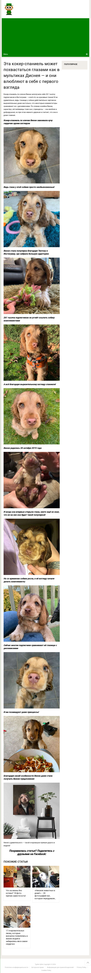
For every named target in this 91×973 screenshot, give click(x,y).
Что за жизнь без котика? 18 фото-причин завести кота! (16, 893)
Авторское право (37, 967)
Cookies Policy (46, 970)
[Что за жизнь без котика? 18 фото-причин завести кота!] (17, 876)
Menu (5, 54)
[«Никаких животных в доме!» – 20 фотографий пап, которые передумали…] (45, 876)
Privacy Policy (81, 967)
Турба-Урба (39, 964)
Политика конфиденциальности (16, 967)
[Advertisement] (45, 34)
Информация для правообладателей (60, 967)
